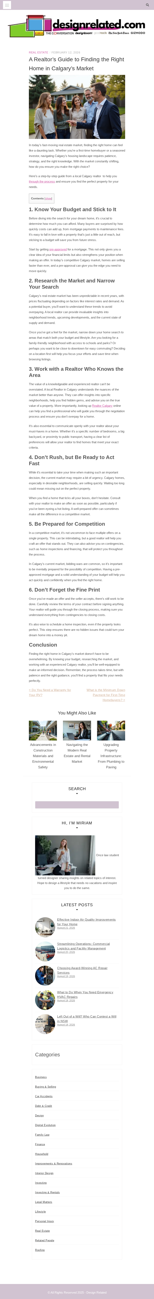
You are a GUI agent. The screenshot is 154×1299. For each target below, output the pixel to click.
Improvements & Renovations (53, 1163)
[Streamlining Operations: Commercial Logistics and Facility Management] (45, 951)
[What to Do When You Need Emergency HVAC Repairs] (45, 1000)
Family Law (42, 1134)
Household (41, 1153)
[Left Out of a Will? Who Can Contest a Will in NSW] (45, 1024)
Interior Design (44, 1173)
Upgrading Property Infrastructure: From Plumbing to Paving (111, 756)
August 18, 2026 (66, 1000)
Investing (41, 1182)
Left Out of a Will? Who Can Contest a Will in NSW (86, 1019)
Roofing (40, 1250)
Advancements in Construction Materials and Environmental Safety (43, 756)
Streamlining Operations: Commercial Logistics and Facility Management (83, 946)
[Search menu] (7, 5)
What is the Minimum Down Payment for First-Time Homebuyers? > (106, 695)
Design (39, 1115)
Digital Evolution (45, 1125)
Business (41, 1077)
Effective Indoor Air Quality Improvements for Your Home (86, 922)
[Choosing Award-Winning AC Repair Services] (45, 976)
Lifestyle (40, 1211)
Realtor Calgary (102, 405)
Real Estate (38, 52)
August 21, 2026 (66, 927)
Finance (40, 1144)
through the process (42, 181)
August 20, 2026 (66, 952)
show (48, 198)
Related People (44, 1240)
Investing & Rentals (47, 1192)
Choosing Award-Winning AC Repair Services (82, 970)
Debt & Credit (43, 1105)
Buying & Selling (45, 1086)
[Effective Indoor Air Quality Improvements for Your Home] (45, 927)
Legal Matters (43, 1202)
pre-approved (58, 249)
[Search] (148, 5)
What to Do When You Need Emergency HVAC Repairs (85, 995)
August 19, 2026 (66, 976)
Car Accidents (44, 1096)
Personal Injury (44, 1221)
